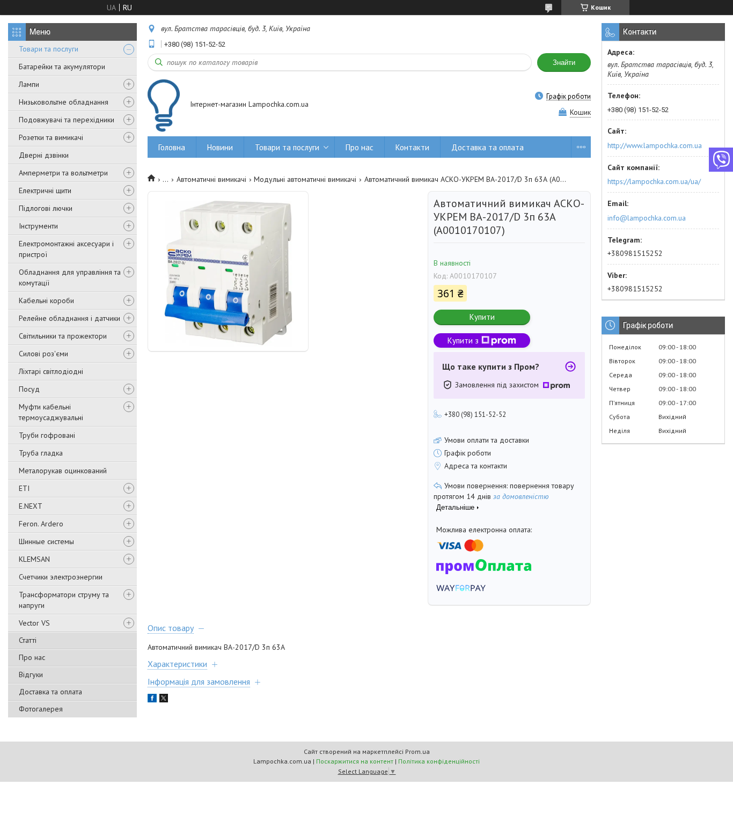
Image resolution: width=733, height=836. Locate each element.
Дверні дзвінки (44, 155)
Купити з (463, 340)
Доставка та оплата (50, 691)
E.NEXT (30, 506)
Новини (220, 147)
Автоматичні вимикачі (211, 179)
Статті (27, 640)
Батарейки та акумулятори (62, 66)
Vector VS (34, 623)
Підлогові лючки (45, 208)
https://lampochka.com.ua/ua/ (654, 181)
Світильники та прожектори (63, 336)
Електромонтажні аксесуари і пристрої (66, 249)
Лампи (29, 84)
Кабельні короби (46, 300)
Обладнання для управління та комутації (70, 277)
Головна (171, 147)
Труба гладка (41, 453)
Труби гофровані (47, 435)
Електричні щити (45, 190)
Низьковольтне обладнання (63, 102)
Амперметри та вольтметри (63, 173)
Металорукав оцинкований (63, 470)
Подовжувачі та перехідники (66, 119)
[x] (163, 700)
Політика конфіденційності (439, 761)
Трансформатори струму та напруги (64, 600)
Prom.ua (417, 751)
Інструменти (38, 226)
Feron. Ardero (41, 524)
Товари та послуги (48, 49)
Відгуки (31, 674)
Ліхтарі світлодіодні (51, 371)
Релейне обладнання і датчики (69, 318)
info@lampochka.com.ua (646, 218)
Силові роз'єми (43, 353)
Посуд (29, 389)
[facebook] (152, 700)
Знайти (564, 62)
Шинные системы (46, 541)
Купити (482, 317)
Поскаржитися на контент (354, 761)
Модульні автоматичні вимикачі (305, 179)
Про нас (32, 657)
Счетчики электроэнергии (60, 577)
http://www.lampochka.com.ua (654, 145)
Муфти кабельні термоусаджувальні (51, 412)
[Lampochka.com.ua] (164, 105)
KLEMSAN (34, 559)
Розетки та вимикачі (51, 137)
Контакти (412, 147)
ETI (24, 488)
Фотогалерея (41, 709)
